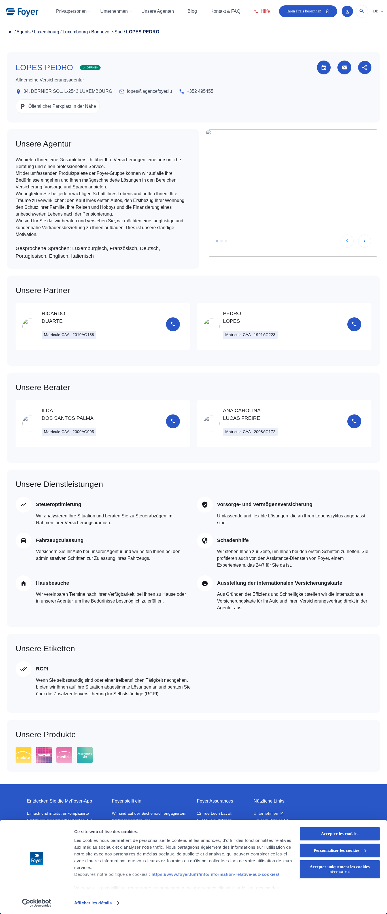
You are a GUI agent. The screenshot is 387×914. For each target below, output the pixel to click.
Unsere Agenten (157, 11)
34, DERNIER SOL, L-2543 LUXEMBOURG (68, 91)
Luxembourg (46, 31)
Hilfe (265, 11)
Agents (23, 31)
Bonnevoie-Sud (107, 31)
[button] (217, 241)
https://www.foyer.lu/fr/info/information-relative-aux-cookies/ (215, 874)
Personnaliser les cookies (337, 850)
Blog (192, 11)
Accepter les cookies (339, 833)
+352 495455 (200, 91)
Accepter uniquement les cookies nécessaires (340, 869)
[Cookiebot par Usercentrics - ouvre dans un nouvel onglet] (36, 903)
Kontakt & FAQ (225, 11)
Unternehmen (114, 11)
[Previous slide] (347, 241)
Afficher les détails (93, 902)
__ (10, 31)
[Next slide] (364, 241)
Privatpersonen (71, 11)
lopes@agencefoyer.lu (149, 91)
